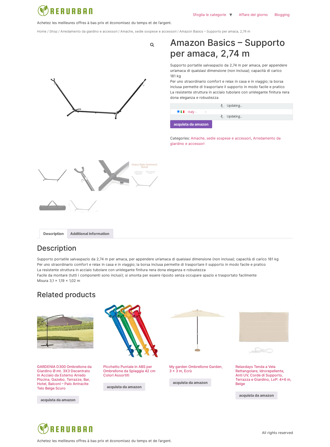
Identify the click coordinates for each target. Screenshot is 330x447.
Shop (53, 31)
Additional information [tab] (89, 233)
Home (41, 31)
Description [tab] (53, 233)
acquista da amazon (191, 124)
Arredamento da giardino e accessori (88, 31)
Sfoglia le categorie (209, 14)
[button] (152, 45)
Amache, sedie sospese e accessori (148, 31)
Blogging (282, 14)
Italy (191, 111)
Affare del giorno (253, 14)
